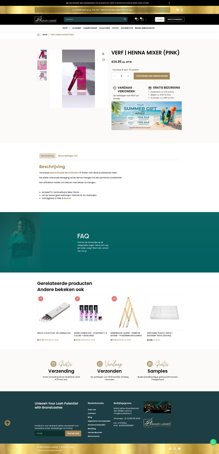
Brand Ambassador (144, 28)
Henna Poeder (57, 172)
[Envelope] (179, 449)
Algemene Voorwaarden (99, 421)
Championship (90, 28)
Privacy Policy (68, 447)
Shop (45, 34)
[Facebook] (177, 10)
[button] (103, 54)
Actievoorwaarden (96, 425)
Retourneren (93, 436)
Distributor (127, 28)
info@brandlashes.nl (123, 413)
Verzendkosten (95, 432)
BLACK (67, 198)
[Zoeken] (124, 19)
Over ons (92, 409)
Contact (92, 413)
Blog (90, 417)
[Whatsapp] (213, 442)
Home (38, 35)
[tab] (47, 156)
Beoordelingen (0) (67, 155)
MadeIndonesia (55, 450)
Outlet (115, 28)
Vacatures (104, 28)
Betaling (92, 428)
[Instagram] (182, 10)
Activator (73, 172)
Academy (76, 28)
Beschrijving (47, 155)
